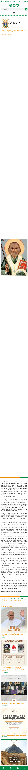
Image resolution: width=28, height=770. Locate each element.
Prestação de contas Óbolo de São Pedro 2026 (13, 635)
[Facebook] (14, 5)
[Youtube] (17, 5)
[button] (14, 13)
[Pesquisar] (26, 9)
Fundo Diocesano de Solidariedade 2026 (13, 735)
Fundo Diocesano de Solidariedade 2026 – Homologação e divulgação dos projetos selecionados (14, 668)
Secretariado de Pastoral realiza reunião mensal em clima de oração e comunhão (13, 702)
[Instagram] (10, 5)
